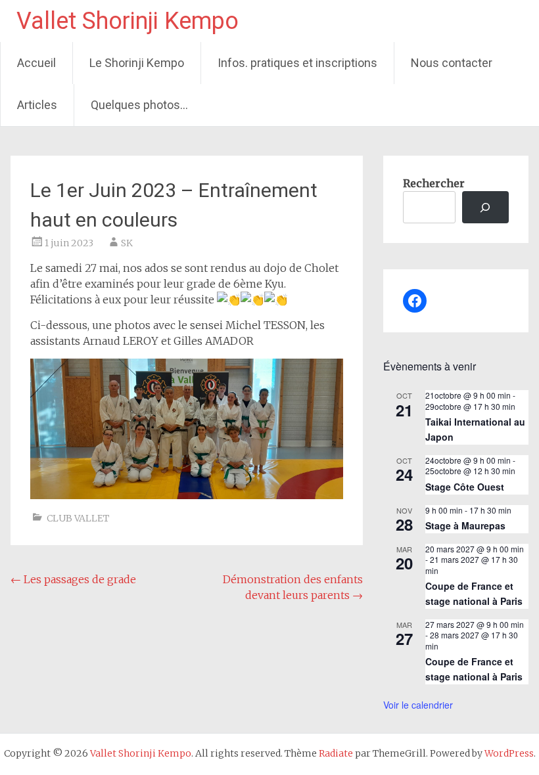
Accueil (36, 63)
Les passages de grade (73, 579)
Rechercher (434, 183)
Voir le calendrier (418, 704)
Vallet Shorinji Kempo (127, 21)
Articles (37, 105)
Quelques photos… (139, 105)
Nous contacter (451, 63)
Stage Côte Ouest (464, 486)
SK (127, 243)
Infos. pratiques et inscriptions (297, 63)
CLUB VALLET (78, 518)
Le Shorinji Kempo (136, 63)
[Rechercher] (485, 207)
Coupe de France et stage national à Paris (474, 593)
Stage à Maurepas (465, 525)
